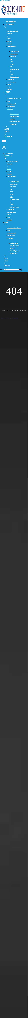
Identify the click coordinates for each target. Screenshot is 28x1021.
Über (8, 92)
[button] (3, 145)
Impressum (11, 106)
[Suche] (20, 269)
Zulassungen (14, 77)
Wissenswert (11, 46)
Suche (2, 269)
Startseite (11, 22)
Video (9, 84)
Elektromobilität (12, 31)
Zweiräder (10, 79)
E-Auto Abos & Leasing (8, 131)
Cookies (10, 109)
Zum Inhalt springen (5, 0)
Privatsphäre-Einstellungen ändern (14, 116)
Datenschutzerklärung (14, 98)
